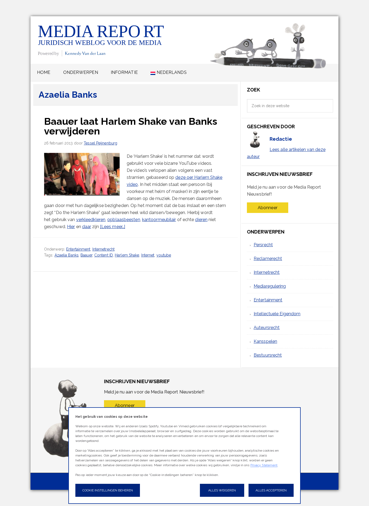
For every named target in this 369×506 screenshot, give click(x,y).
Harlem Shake (127, 255)
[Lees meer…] (112, 226)
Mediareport (101, 40)
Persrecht (263, 244)
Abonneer (267, 207)
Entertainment (78, 249)
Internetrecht (103, 249)
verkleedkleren (90, 219)
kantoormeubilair (159, 219)
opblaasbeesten (123, 219)
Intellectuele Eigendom (277, 313)
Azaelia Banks (67, 255)
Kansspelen (265, 341)
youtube (163, 255)
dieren (201, 219)
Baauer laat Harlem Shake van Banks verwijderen (130, 126)
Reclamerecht (268, 258)
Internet (148, 255)
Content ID (103, 255)
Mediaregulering (270, 286)
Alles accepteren (271, 490)
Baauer (86, 255)
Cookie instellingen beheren (107, 490)
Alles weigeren (222, 490)
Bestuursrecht (268, 355)
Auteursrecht (267, 327)
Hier (71, 226)
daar (86, 226)
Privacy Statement (264, 465)
